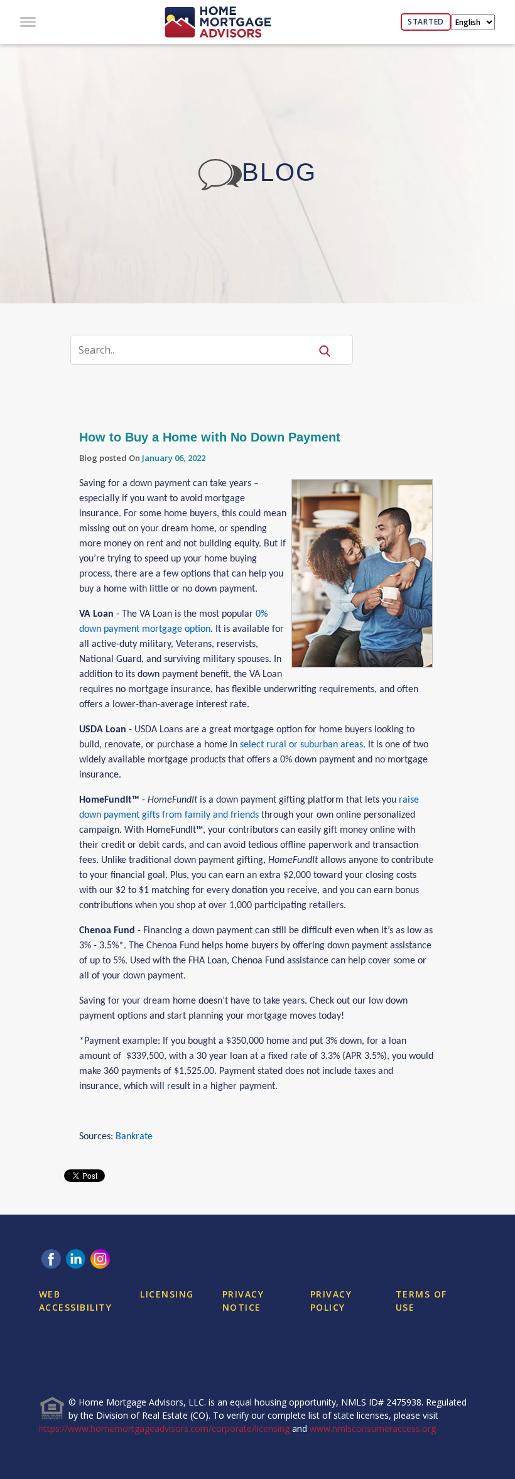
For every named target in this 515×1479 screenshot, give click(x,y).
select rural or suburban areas (301, 745)
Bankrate (134, 1137)
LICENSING (167, 1294)
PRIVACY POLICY (331, 1300)
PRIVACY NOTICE (243, 1300)
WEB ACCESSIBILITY (75, 1300)
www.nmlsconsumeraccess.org (373, 1428)
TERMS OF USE (421, 1300)
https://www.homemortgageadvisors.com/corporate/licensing (164, 1428)
